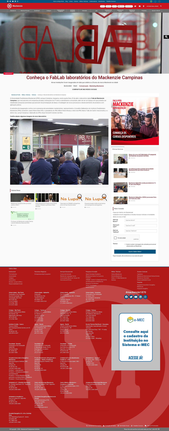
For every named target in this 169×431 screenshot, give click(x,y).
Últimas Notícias (117, 149)
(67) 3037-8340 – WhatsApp (94, 338)
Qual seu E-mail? (116, 225)
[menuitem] (59, 1)
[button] (106, 152)
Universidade (8, 73)
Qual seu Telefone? (116, 231)
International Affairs (152, 6)
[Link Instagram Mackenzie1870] (18, 1)
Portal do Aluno (129, 6)
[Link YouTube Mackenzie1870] (13, 1)
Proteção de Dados (110, 425)
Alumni (102, 6)
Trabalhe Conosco (138, 425)
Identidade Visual (124, 425)
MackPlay (108, 6)
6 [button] (65, 183)
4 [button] (60, 183)
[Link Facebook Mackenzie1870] (8, 1)
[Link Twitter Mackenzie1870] (10, 1)
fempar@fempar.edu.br (41, 407)
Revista (114, 6)
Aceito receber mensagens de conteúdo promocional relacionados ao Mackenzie (141, 245)
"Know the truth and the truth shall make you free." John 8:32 (141, 429)
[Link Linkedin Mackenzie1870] (15, 1)
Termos (115, 243)
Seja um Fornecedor (152, 425)
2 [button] (55, 183)
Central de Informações (94, 425)
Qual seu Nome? (115, 220)
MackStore (121, 6)
